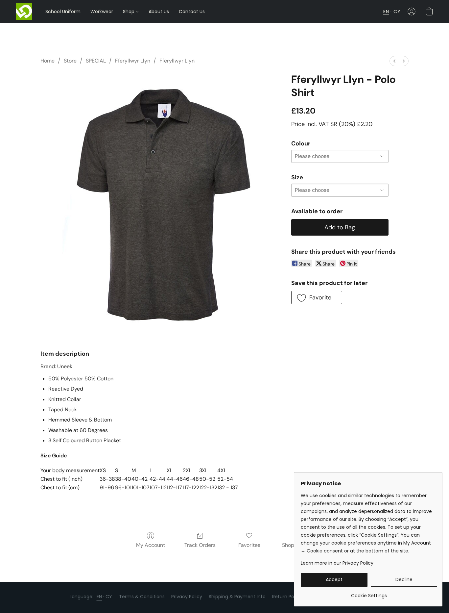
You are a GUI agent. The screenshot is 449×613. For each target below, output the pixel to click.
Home (47, 60)
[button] (24, 11)
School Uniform (63, 11)
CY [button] (396, 11)
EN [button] (386, 11)
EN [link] (99, 596)
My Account (150, 545)
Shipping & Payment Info (237, 596)
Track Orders (200, 545)
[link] (369, 593)
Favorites (249, 545)
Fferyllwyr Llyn (132, 60)
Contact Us (192, 11)
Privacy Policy (186, 596)
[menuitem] (394, 61)
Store (70, 60)
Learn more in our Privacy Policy (337, 563)
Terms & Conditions (142, 596)
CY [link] (109, 596)
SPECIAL (96, 60)
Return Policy (287, 596)
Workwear (101, 11)
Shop (129, 11)
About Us (159, 11)
